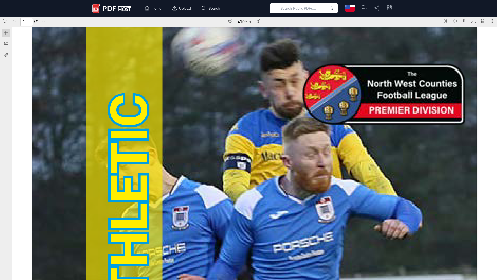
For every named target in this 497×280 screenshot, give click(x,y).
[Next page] (43, 21)
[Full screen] (455, 21)
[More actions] (492, 21)
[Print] (483, 21)
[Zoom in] (258, 21)
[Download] (473, 21)
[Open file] (464, 21)
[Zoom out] (230, 21)
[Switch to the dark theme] (445, 21)
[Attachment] (6, 55)
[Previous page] (14, 21)
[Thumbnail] (6, 33)
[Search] (5, 21)
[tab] (6, 33)
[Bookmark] (6, 44)
